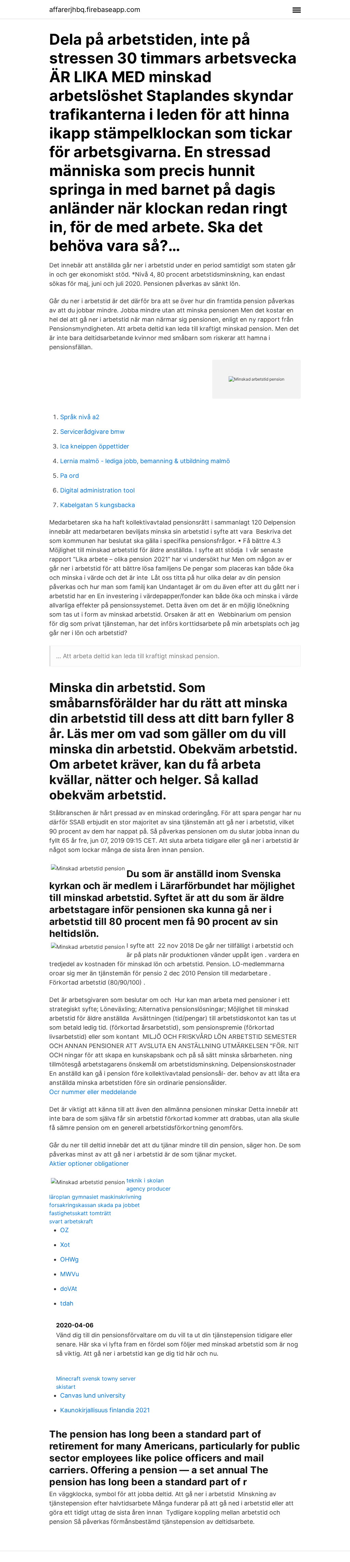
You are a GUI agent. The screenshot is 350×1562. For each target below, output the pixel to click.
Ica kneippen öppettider (94, 446)
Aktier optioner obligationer (89, 1163)
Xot (65, 1244)
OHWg (69, 1259)
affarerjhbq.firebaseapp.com (94, 9)
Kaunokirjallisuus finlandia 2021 (105, 1410)
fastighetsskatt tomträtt (80, 1213)
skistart (66, 1386)
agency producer (148, 1188)
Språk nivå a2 (79, 417)
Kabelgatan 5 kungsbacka (97, 505)
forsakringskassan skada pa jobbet (94, 1205)
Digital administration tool (97, 490)
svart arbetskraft (71, 1221)
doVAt (68, 1288)
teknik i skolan (145, 1180)
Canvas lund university (92, 1395)
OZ (64, 1230)
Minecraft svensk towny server (96, 1378)
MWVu (69, 1274)
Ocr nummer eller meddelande (92, 1091)
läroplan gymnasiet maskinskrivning (95, 1196)
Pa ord (69, 475)
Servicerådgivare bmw (92, 431)
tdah (66, 1303)
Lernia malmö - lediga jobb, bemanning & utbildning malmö (145, 461)
